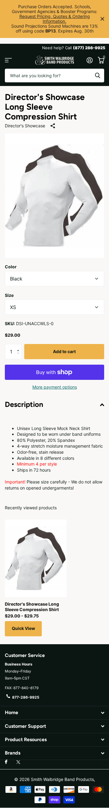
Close (102, 19)
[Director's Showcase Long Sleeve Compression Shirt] (36, 558)
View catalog (8, 60)
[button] (19, 346)
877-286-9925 (25, 697)
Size (9, 295)
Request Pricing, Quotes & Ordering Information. (54, 19)
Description (24, 404)
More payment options (54, 387)
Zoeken (97, 75)
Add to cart (64, 351)
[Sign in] (89, 60)
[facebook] (6, 762)
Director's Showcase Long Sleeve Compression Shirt (32, 606)
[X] (18, 762)
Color (11, 266)
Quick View (23, 628)
